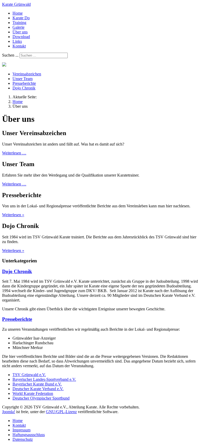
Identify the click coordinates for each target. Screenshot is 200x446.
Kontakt (19, 46)
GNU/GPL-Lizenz (61, 411)
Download (21, 36)
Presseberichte (24, 83)
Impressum (21, 430)
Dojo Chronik (23, 88)
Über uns (20, 32)
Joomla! (8, 411)
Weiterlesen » (13, 215)
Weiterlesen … (14, 153)
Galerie (18, 27)
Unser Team (22, 78)
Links (17, 41)
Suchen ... (10, 55)
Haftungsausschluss (28, 434)
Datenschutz (22, 439)
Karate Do (21, 18)
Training (19, 22)
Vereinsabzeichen (26, 74)
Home (17, 13)
